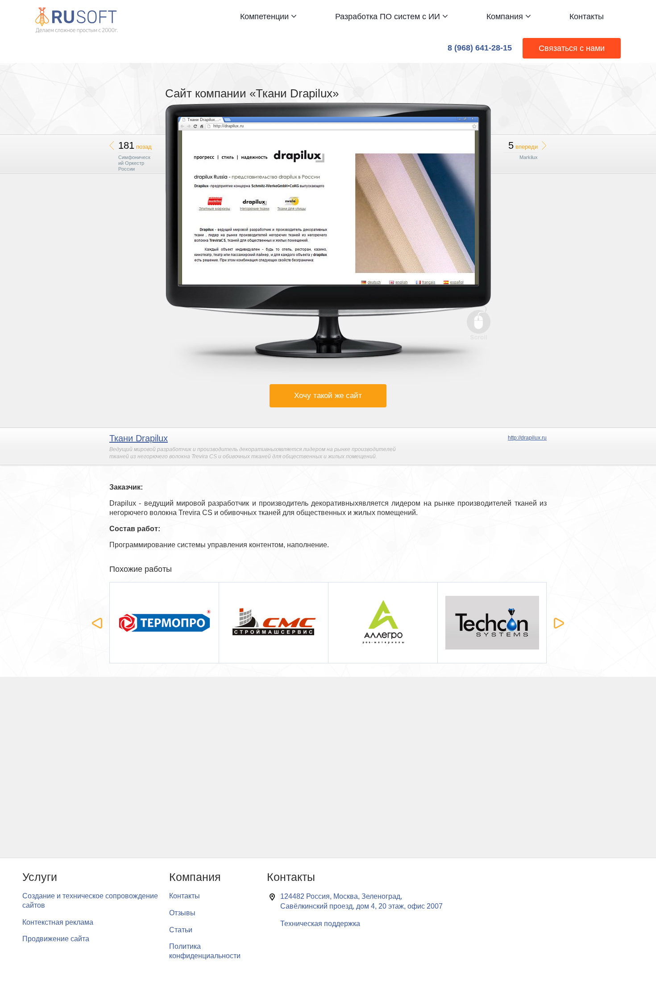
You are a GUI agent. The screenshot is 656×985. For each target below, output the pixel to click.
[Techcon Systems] (492, 623)
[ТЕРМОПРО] (164, 623)
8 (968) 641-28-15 (480, 47)
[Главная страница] (76, 12)
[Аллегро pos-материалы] (383, 623)
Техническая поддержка (320, 923)
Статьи (180, 930)
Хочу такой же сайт (328, 395)
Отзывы (182, 913)
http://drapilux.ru (527, 438)
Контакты (586, 16)
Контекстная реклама (57, 922)
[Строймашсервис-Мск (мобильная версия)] (273, 623)
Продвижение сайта (55, 939)
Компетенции (265, 16)
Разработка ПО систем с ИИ (388, 16)
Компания (505, 16)
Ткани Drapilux (138, 438)
